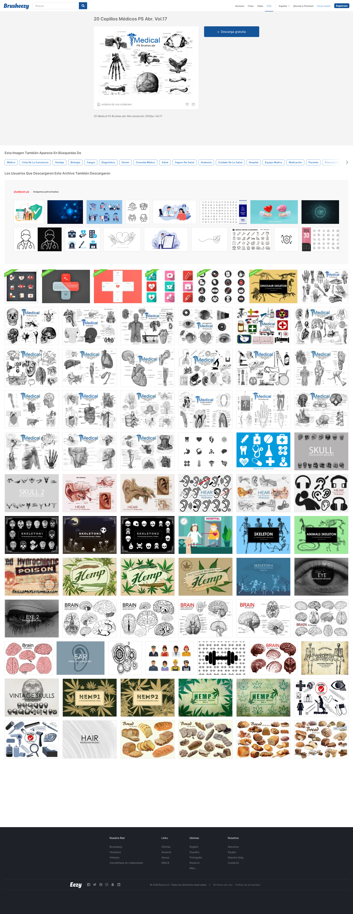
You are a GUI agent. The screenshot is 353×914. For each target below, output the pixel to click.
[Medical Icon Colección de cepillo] (205, 451)
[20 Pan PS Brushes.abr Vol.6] (147, 739)
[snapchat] (112, 884)
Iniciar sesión (324, 6)
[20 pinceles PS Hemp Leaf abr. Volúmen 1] (205, 577)
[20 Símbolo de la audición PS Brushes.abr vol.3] (321, 493)
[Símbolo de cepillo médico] (221, 286)
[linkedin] (118, 884)
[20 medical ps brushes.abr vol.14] (32, 451)
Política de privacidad (248, 884)
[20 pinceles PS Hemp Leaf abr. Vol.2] (147, 577)
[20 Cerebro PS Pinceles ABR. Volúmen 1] (147, 618)
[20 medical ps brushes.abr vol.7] (321, 368)
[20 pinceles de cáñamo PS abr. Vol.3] (90, 577)
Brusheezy (116, 846)
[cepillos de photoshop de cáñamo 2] (147, 698)
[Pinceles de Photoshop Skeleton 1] (32, 535)
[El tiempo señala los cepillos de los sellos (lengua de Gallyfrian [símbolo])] (125, 658)
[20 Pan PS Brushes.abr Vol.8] (321, 739)
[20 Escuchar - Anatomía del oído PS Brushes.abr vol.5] (147, 493)
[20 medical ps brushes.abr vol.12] (147, 451)
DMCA (165, 862)
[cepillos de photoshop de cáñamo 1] (90, 698)
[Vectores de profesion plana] (170, 658)
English (194, 846)
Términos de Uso (222, 884)
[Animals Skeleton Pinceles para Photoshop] (321, 535)
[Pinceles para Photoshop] (321, 577)
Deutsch (195, 862)
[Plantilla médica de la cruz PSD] (66, 286)
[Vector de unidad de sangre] (205, 535)
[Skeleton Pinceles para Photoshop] (263, 535)
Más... (193, 868)
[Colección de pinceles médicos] (263, 451)
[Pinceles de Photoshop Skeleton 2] (147, 535)
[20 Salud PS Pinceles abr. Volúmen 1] (321, 698)
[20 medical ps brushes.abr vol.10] (147, 410)
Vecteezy (115, 852)
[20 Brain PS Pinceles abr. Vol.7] (29, 658)
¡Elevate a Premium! (303, 6)
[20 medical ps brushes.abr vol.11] (90, 451)
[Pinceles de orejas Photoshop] (80, 658)
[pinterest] (100, 884)
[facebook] (88, 884)
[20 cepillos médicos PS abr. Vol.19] (324, 286)
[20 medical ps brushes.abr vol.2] (147, 368)
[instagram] (106, 884)
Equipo (232, 852)
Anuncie (166, 852)
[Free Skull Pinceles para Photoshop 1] (321, 451)
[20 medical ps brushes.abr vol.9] (90, 410)
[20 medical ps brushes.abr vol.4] (321, 326)
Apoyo (165, 857)
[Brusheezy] (16, 6)
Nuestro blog (235, 857)
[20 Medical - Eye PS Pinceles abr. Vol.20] (205, 326)
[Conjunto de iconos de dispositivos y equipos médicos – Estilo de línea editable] (251, 240)
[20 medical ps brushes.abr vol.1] (205, 368)
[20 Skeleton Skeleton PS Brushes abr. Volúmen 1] (324, 658)
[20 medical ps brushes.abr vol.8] (32, 410)
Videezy (115, 857)
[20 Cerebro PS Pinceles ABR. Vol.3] (205, 618)
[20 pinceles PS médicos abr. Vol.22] (90, 326)
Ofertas (166, 846)
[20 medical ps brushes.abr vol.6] (32, 368)
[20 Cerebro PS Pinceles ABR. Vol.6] (321, 618)
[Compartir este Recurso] (194, 104)
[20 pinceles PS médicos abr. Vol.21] (147, 326)
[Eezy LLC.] (76, 884)
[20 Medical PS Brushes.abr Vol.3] (263, 368)
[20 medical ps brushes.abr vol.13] (321, 410)
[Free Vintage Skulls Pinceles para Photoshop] (32, 698)
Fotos (251, 6)
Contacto (233, 862)
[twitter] (94, 884)
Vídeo (260, 6)
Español (194, 852)
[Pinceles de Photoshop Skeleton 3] (90, 535)
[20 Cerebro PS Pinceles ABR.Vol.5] (273, 658)
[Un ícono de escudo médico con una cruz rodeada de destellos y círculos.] (286, 240)
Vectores (239, 6)
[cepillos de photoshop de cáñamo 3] (205, 698)
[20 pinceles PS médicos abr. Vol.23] (263, 326)
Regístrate (341, 5)
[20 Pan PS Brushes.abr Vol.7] (263, 739)
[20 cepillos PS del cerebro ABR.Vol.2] (90, 618)
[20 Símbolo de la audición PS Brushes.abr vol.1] (205, 493)
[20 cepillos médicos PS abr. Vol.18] (32, 326)
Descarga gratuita (233, 31)
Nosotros (233, 846)
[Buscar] (83, 5)
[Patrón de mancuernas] (221, 658)
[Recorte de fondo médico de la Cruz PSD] (118, 286)
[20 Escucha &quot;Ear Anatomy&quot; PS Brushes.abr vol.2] (263, 493)
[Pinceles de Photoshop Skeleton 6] (263, 577)
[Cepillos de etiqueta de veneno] (32, 577)
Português (196, 857)
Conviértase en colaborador (126, 862)
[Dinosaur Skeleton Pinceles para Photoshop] (273, 286)
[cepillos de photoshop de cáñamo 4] (263, 698)
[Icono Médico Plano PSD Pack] (21, 286)
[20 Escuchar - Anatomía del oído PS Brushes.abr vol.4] (90, 493)
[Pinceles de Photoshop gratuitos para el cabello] (90, 739)
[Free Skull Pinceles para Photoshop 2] (32, 493)
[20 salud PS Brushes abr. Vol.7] (32, 739)
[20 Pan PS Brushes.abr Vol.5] (205, 739)
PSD (269, 6)
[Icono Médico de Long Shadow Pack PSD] (170, 286)
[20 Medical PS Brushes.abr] (205, 410)
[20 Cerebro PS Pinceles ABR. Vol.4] (263, 618)
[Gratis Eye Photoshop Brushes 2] (32, 618)
